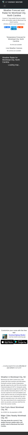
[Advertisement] (14, 354)
